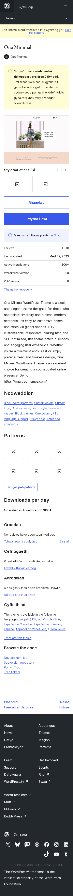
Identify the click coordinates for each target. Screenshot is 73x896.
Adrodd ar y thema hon (19, 594)
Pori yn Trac (12, 667)
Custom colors (44, 403)
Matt (9, 802)
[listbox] (36, 461)
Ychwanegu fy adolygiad (20, 541)
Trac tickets (12, 672)
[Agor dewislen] (66, 6)
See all (64, 541)
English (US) (28, 619)
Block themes (24, 413)
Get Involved (48, 760)
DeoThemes (19, 56)
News (8, 733)
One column (43, 413)
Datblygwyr (12, 774)
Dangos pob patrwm (21, 487)
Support (10, 767)
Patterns (45, 747)
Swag (45, 782)
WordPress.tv (16, 782)
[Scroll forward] (65, 170)
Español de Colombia (18, 624)
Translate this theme (17, 638)
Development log (15, 657)
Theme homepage (16, 289)
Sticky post (37, 419)
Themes (9, 18)
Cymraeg (20, 834)
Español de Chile (49, 619)
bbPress (12, 809)
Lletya (8, 740)
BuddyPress (15, 816)
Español (9, 629)
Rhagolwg (36, 202)
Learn (8, 760)
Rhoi (44, 774)
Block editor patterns (18, 403)
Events (44, 767)
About (8, 726)
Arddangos (47, 726)
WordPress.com (18, 795)
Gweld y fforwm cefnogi (20, 568)
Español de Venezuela (31, 629)
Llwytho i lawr (36, 219)
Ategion (44, 740)
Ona (56, 235)
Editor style (39, 408)
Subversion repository (19, 662)
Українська (57, 629)
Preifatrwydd (14, 747)
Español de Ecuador (47, 624)
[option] (13, 451)
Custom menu (21, 408)
